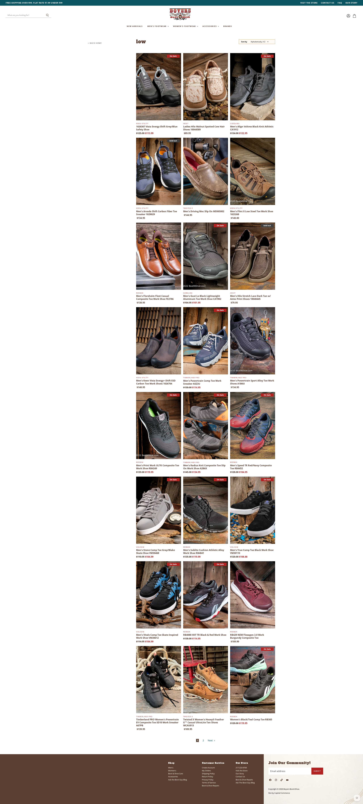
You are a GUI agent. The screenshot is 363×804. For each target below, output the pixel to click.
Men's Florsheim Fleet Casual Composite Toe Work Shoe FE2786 (155, 297)
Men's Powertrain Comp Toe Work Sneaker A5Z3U (202, 382)
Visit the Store (309, 3)
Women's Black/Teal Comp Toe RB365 (251, 719)
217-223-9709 (241, 767)
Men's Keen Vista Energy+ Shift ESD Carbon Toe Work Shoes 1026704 (156, 382)
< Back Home (95, 43)
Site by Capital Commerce (279, 793)
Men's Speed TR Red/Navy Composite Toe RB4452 (251, 467)
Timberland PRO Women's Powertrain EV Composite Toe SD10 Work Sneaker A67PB (157, 722)
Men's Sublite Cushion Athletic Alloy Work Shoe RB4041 (203, 552)
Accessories (209, 26)
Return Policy (207, 776)
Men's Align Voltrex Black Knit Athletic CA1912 (252, 128)
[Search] (47, 15)
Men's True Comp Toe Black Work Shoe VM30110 (252, 552)
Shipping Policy (208, 773)
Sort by (244, 42)
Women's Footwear (185, 26)
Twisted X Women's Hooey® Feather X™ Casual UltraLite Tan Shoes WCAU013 (203, 722)
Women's (172, 770)
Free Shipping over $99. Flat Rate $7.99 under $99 (34, 3)
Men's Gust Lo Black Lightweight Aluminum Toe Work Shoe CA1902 (202, 297)
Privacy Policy (207, 779)
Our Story (351, 3)
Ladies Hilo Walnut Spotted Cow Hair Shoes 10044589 (204, 128)
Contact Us (327, 3)
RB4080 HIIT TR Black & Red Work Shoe (204, 634)
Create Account (208, 767)
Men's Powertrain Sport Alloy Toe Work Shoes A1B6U (252, 382)
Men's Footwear (157, 26)
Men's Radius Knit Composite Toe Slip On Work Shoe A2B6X (204, 467)
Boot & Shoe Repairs (210, 785)
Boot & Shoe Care (175, 773)
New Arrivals (135, 26)
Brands (227, 26)
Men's (170, 767)
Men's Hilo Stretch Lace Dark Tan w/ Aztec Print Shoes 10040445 (250, 297)
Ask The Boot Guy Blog (245, 782)
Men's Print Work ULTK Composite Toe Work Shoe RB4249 (157, 467)
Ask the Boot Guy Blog (177, 779)
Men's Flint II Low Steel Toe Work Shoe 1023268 (251, 213)
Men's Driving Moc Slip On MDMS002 (203, 211)
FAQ (340, 3)
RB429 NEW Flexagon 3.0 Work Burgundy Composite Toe (247, 636)
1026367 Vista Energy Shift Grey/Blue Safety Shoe (156, 128)
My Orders (206, 770)
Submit (317, 771)
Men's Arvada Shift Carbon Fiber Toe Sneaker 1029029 (156, 213)
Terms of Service (209, 782)
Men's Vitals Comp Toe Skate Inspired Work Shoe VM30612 (157, 636)
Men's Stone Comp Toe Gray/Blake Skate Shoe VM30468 (155, 552)
